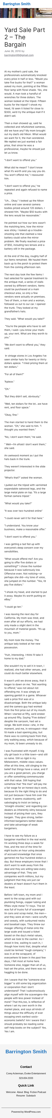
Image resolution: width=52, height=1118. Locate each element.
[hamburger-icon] (46, 3)
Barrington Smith (16, 4)
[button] (11, 1092)
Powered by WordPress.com (26, 1112)
